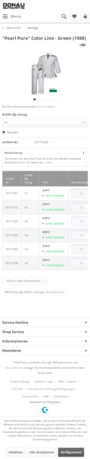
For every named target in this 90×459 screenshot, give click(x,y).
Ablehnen (16, 452)
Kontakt (18, 389)
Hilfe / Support (67, 381)
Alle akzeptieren (41, 452)
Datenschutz (30, 396)
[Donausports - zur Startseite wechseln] (13, 6)
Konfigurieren (71, 452)
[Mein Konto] (84, 16)
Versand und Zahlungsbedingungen (51, 389)
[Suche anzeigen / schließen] (63, 16)
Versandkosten (55, 292)
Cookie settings (20, 381)
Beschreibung (13, 153)
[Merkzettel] (74, 16)
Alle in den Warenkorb (23, 281)
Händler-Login (44, 381)
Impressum (60, 396)
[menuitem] (11, 16)
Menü (15, 16)
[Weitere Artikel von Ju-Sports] (83, 45)
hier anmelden (46, 106)
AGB (45, 396)
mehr (48, 162)
